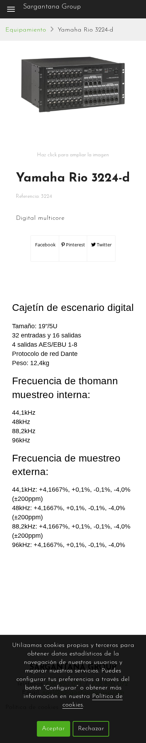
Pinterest (75, 244)
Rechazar (91, 729)
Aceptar (53, 729)
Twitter (104, 244)
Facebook (45, 244)
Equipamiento (25, 30)
